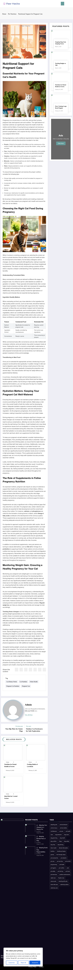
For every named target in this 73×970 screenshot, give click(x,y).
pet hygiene (53, 868)
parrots (52, 854)
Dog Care (66, 834)
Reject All (23, 962)
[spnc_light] (71, 4)
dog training (60, 844)
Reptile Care (61, 878)
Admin (28, 704)
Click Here (61, 143)
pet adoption (64, 858)
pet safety (53, 871)
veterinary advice (64, 884)
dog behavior (58, 834)
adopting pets (54, 824)
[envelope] (30, 669)
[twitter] (21, 669)
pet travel (68, 871)
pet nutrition (61, 868)
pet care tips (60, 861)
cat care (61, 831)
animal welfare (63, 828)
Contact (41, 967)
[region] (23, 957)
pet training (60, 871)
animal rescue (54, 828)
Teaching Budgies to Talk (60, 64)
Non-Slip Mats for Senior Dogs (14, 730)
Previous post (19, 726)
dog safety (66, 841)
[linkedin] (26, 669)
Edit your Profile (29, 711)
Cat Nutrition (23, 681)
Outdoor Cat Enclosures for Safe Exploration (34, 730)
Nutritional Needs (61, 851)
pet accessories (54, 858)
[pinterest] (35, 669)
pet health (61, 864)
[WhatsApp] (39, 669)
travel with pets (54, 884)
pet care (52, 861)
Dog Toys (53, 844)
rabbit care (53, 878)
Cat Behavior (54, 831)
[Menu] (62, 3)
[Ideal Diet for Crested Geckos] (13, 784)
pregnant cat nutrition (12, 686)
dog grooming (54, 838)
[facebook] (16, 669)
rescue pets (53, 881)
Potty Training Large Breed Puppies (61, 107)
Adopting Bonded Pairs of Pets (40, 838)
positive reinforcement (64, 874)
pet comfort (68, 861)
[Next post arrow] (45, 729)
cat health (68, 831)
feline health (33, 681)
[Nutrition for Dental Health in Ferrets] (13, 752)
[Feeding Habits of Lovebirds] (35, 752)
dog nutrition (54, 841)
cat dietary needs (11, 681)
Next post (28, 726)
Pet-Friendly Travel (61, 854)
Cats (52, 834)
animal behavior (63, 824)
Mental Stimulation (63, 848)
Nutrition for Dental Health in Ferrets (10, 765)
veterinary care (54, 888)
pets (68, 868)
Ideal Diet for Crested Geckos (10, 797)
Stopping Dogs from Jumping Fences (60, 42)
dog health (62, 838)
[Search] (68, 4)
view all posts (28, 715)
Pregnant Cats (26, 686)
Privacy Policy (32, 967)
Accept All (35, 962)
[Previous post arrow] (3, 729)
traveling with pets (63, 881)
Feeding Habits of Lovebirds (32, 765)
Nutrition (53, 851)
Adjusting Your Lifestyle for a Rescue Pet (41, 827)
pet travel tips (54, 874)
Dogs (60, 841)
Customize (12, 962)
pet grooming (54, 864)
